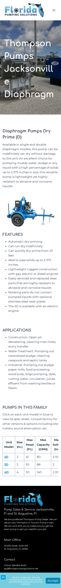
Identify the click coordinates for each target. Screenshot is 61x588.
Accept (53, 581)
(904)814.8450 (19, 565)
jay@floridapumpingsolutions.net (21, 568)
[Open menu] (54, 10)
